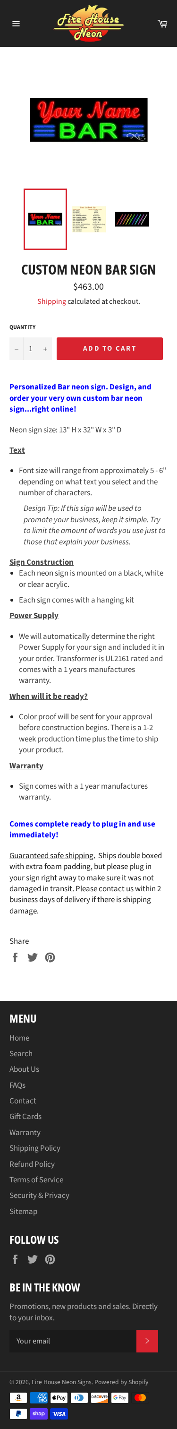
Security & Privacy (39, 1195)
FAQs (17, 1085)
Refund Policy (32, 1164)
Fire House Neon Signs (62, 1381)
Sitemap (23, 1211)
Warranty (25, 1132)
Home (19, 1038)
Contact (22, 1101)
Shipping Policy (34, 1148)
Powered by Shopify (121, 1381)
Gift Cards (25, 1116)
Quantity (22, 327)
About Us (24, 1069)
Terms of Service (36, 1180)
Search (21, 1053)
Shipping (51, 301)
